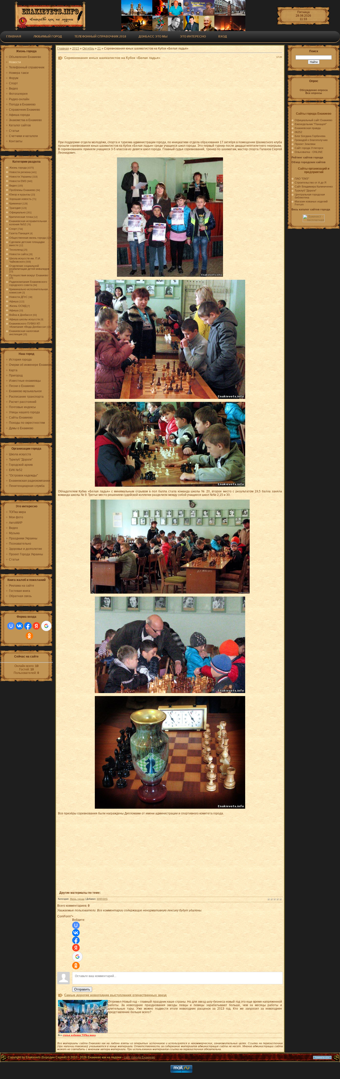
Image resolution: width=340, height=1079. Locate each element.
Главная (13, 36)
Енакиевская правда (308, 128)
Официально (17, 212)
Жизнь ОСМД (17, 305)
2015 (75, 48)
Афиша (13, 301)
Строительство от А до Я (310, 182)
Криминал (15, 203)
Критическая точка (21, 216)
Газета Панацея (19, 233)
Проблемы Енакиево (22, 189)
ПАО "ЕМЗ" (302, 178)
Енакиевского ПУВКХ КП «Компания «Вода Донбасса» (27, 325)
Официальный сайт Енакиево (313, 120)
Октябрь (88, 48)
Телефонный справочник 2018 (100, 36)
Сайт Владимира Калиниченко (314, 186)
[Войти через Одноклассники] (29, 636)
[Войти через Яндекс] (36, 626)
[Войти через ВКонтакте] (19, 626)
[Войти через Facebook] (28, 626)
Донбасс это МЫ (153, 36)
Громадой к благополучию (311, 140)
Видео (13, 185)
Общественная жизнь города (27, 237)
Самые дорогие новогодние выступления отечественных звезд (115, 995)
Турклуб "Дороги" (305, 190)
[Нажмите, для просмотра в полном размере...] (170, 276)
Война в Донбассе (20, 314)
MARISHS (102, 899)
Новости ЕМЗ (17, 181)
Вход (222, 36)
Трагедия (15, 207)
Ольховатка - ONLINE (309, 151)
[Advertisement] (170, 101)
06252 (298, 132)
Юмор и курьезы (19, 194)
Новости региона (20, 172)
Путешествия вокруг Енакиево (28, 275)
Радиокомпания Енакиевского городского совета (28, 283)
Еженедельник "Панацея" (311, 124)
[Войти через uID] (11, 626)
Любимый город (48, 36)
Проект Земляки (305, 143)
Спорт (13, 228)
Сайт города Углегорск (309, 147)
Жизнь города (18, 167)
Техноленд (16, 249)
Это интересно (193, 36)
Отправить (82, 989)
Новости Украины (20, 176)
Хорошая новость (20, 198)
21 (99, 48)
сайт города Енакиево (139, 1057)
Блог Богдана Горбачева (310, 136)
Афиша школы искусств (24, 319)
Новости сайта (18, 254)
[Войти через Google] (46, 626)
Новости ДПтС (18, 296)
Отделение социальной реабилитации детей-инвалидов (29, 267)
